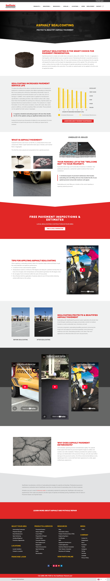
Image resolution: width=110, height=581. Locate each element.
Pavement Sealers (40, 529)
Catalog (65, 6)
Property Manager (17, 531)
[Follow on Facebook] (49, 566)
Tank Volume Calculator (65, 549)
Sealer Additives (40, 531)
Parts (37, 551)
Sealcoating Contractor (19, 529)
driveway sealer (41, 490)
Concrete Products (40, 540)
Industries (46, 6)
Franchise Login (19, 557)
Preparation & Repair (41, 536)
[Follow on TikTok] (56, 566)
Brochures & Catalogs (64, 551)
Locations (75, 6)
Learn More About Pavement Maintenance (78, 121)
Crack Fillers (39, 534)
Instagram (84, 549)
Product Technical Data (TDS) (66, 534)
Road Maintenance (18, 534)
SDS (60, 540)
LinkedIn (83, 555)
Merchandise (39, 553)
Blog (60, 529)
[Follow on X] (51, 566)
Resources (56, 6)
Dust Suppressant (40, 542)
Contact (98, 6)
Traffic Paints (39, 538)
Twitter (83, 547)
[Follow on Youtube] (59, 566)
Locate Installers (17, 549)
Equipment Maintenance (65, 542)
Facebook (84, 544)
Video (83, 529)
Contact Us (84, 538)
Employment (90, 6)
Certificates (62, 538)
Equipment (38, 544)
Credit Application (63, 544)
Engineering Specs (63, 536)
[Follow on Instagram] (54, 566)
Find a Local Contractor (55, 228)
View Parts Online (65, 557)
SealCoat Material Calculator (66, 547)
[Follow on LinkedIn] (61, 566)
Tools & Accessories (41, 547)
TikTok (83, 551)
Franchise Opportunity (18, 540)
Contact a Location (18, 551)
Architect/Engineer (17, 538)
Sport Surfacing (17, 536)
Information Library (64, 531)
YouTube (83, 553)
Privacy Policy (85, 558)
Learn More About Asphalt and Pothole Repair (55, 511)
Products (37, 6)
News (83, 6)
